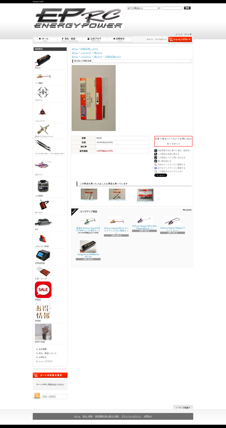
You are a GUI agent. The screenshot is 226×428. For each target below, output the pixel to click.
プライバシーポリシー (131, 416)
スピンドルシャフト (117, 200)
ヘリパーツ (40, 121)
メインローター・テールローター (50, 153)
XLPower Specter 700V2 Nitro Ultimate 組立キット (144, 227)
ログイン (150, 39)
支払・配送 (88, 416)
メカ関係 (39, 196)
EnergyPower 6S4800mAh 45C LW (88, 255)
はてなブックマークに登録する (171, 168)
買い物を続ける (165, 161)
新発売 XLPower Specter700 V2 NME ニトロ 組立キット (88, 229)
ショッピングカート (180, 39)
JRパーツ (98, 53)
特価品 (38, 299)
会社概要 (43, 349)
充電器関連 (40, 263)
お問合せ (119, 39)
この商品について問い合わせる (171, 157)
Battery (38, 68)
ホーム (45, 39)
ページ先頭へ (183, 407)
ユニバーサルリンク (145, 201)
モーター (39, 212)
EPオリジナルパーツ (44, 136)
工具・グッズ (41, 279)
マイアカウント (161, 39)
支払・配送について (70, 39)
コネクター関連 (42, 246)
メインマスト (89, 200)
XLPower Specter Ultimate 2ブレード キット (172, 229)
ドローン (39, 100)
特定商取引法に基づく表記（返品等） (174, 150)
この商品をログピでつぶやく (170, 171)
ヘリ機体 (39, 83)
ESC (37, 229)
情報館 (38, 321)
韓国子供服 (40, 342)
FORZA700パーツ (113, 56)
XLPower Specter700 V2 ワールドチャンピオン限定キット (116, 230)
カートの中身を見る (50, 375)
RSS (44, 396)
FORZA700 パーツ (89, 49)
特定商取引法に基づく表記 (107, 416)
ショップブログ (95, 39)
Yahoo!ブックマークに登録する (171, 164)
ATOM (52, 396)
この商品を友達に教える (169, 154)
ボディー (39, 175)
